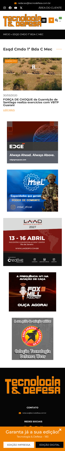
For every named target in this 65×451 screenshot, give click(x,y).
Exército (11, 61)
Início (6, 34)
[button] (44, 20)
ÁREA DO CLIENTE (50, 7)
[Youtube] (15, 7)
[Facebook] (10, 7)
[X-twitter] (21, 7)
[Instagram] (4, 7)
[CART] (51, 20)
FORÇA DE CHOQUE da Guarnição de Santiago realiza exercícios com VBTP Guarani (31, 102)
